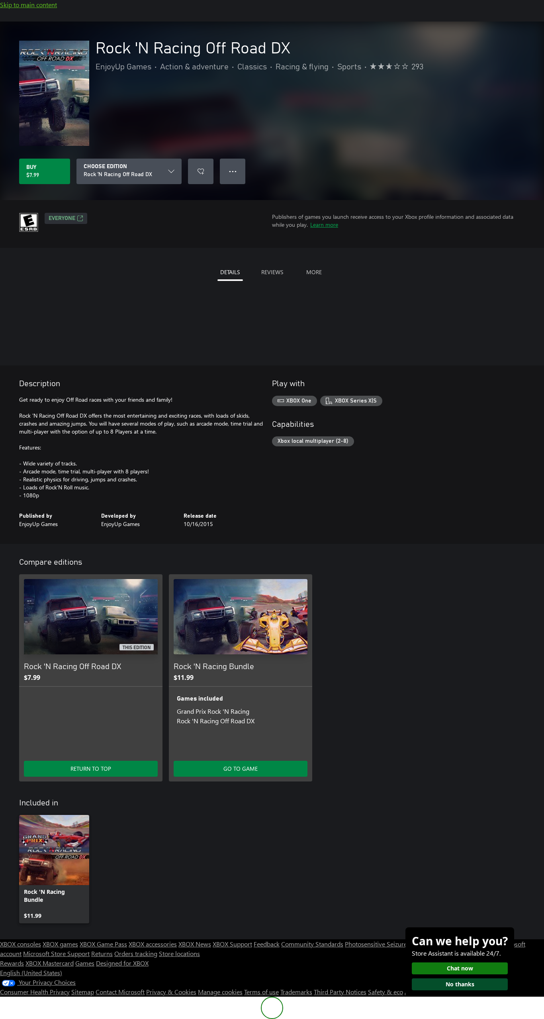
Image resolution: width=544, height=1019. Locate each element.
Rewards (12, 963)
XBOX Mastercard (49, 963)
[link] (54, 869)
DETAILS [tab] (230, 272)
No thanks (460, 984)
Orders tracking (135, 953)
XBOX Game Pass (103, 944)
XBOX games (60, 944)
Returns (102, 953)
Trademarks (296, 992)
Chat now (460, 968)
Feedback (267, 944)
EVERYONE (62, 218)
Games (84, 963)
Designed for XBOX (122, 963)
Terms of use (261, 992)
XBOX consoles (20, 944)
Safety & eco (385, 992)
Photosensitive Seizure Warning (388, 944)
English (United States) (31, 972)
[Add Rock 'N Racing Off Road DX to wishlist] (200, 171)
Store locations (179, 953)
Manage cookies (220, 992)
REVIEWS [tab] (272, 272)
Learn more (324, 224)
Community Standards (312, 944)
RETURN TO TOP (90, 768)
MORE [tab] (314, 272)
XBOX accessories (153, 944)
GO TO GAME (240, 768)
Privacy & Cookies (171, 992)
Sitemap (82, 992)
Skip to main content (28, 4)
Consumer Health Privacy (35, 992)
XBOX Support (232, 944)
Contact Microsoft (120, 992)
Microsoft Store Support (56, 953)
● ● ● (233, 171)
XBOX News (194, 944)
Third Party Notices (340, 992)
